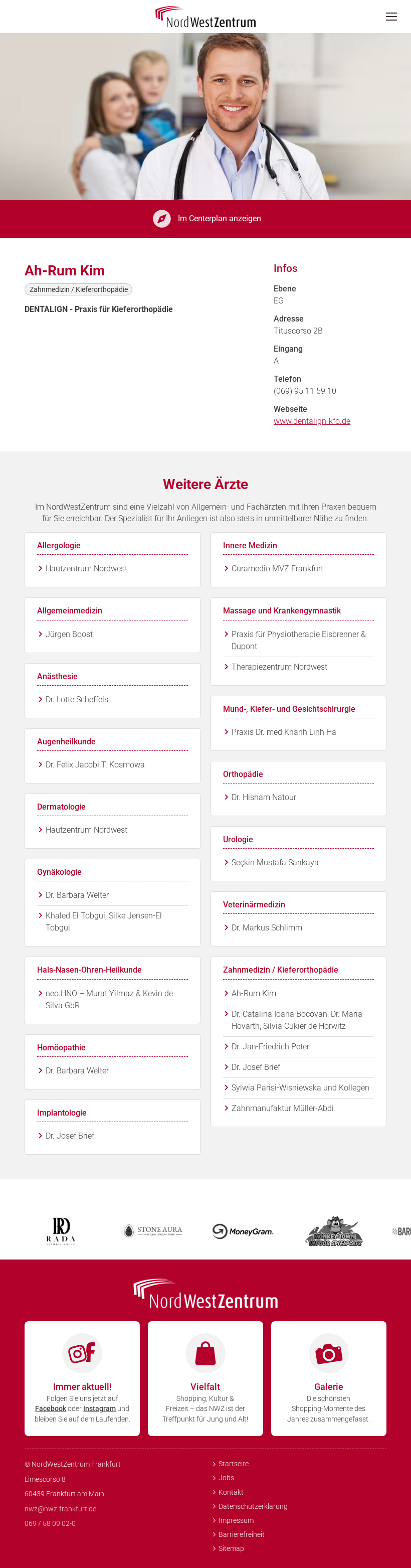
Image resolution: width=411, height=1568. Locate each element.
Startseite (234, 1464)
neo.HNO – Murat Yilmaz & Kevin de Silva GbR (109, 999)
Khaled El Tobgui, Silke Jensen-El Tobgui (104, 921)
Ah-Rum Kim (254, 993)
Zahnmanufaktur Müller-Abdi (283, 1108)
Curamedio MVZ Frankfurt (277, 568)
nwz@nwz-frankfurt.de (60, 1509)
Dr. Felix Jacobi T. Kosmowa (95, 764)
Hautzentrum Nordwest (86, 568)
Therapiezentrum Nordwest (279, 667)
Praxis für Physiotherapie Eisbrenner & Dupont (299, 640)
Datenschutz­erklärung (253, 1506)
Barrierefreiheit (242, 1534)
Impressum (236, 1520)
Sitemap (231, 1548)
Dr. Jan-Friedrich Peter (270, 1046)
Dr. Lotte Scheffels (77, 699)
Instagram (99, 1408)
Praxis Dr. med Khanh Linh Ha (284, 732)
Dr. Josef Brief (70, 1136)
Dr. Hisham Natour (264, 797)
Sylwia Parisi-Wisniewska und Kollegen (300, 1087)
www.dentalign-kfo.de (312, 421)
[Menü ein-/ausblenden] (394, 17)
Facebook (50, 1408)
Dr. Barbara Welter (77, 895)
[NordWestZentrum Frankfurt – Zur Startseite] (205, 16)
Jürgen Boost (69, 634)
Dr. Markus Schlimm (267, 927)
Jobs (226, 1478)
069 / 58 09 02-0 (50, 1523)
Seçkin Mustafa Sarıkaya (275, 862)
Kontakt (231, 1492)
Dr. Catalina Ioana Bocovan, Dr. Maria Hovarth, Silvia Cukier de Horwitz (297, 1020)
